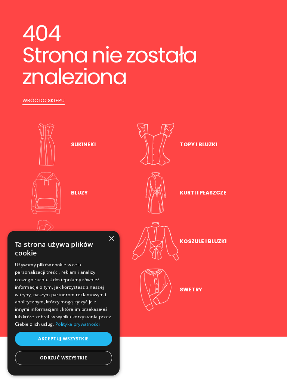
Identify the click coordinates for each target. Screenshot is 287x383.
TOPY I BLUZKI (198, 144)
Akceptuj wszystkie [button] (63, 338)
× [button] (111, 239)
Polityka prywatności (77, 324)
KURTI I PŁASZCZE (203, 192)
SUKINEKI (83, 144)
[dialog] (63, 303)
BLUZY (79, 192)
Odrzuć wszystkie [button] (63, 358)
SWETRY (191, 289)
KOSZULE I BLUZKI (203, 241)
